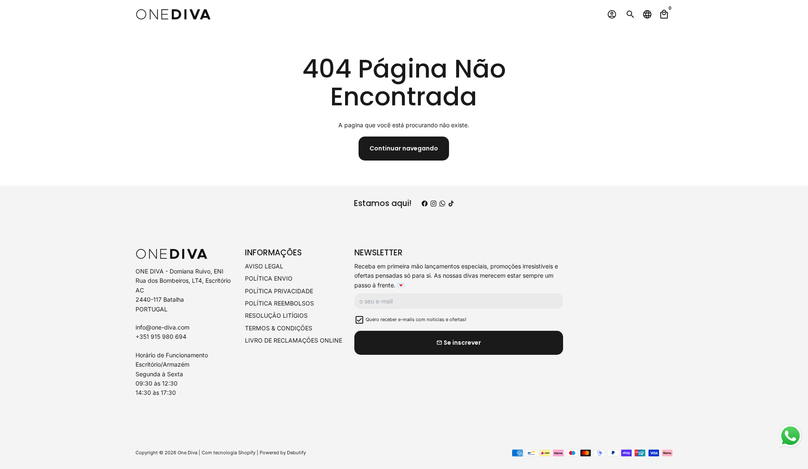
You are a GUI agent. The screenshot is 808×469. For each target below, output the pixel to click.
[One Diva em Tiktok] (451, 203)
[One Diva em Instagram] (433, 203)
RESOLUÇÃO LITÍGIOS (276, 315)
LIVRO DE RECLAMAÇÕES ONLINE (293, 340)
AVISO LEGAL (264, 266)
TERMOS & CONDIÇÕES (278, 328)
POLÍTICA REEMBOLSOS (279, 303)
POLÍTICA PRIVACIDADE (279, 291)
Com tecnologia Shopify (228, 453)
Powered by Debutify (283, 453)
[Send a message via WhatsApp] (790, 436)
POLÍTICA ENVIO (268, 278)
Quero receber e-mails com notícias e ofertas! (416, 319)
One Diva (187, 453)
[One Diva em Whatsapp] (442, 203)
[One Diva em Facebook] (425, 203)
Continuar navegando (403, 148)
